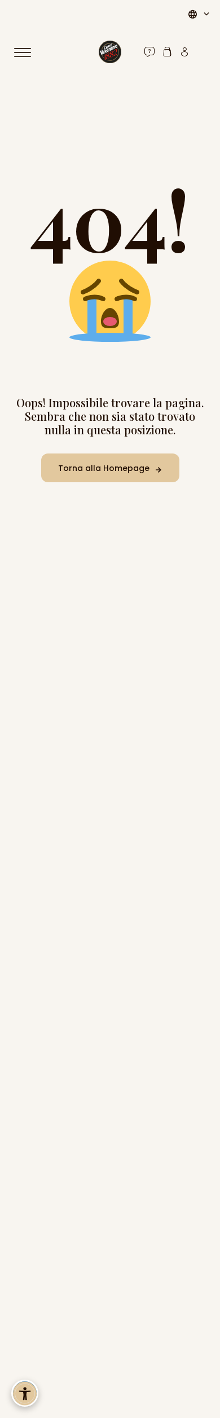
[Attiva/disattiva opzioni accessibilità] (24, 1393)
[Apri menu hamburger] (27, 52)
